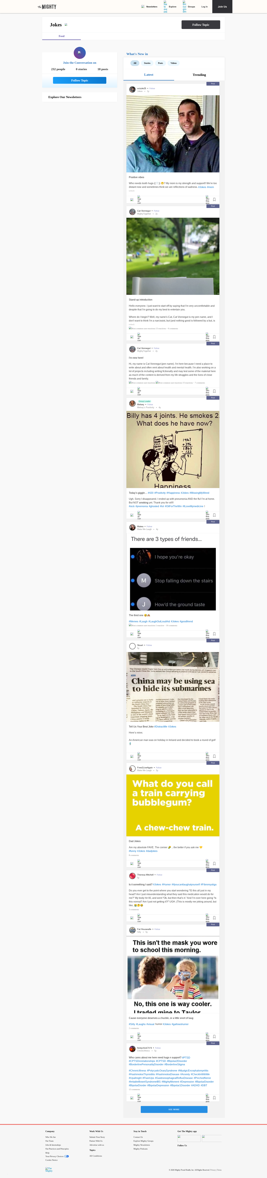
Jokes (140, 91)
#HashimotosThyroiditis (142, 1074)
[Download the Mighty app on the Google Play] (213, 1138)
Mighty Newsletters (142, 1145)
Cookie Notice (51, 1160)
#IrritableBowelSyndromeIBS (145, 1081)
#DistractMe (160, 726)
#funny (132, 851)
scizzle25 (142, 88)
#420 (150, 493)
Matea (140, 526)
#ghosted (154, 506)
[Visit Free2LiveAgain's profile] (132, 769)
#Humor (166, 884)
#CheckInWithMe (200, 1074)
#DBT (204, 1085)
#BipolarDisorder (204, 1081)
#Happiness (173, 493)
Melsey (141, 404)
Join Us (222, 6)
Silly (139, 932)
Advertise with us (96, 1145)
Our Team (49, 1141)
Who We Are (50, 1137)
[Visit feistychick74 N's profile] (132, 1049)
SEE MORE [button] (174, 1109)
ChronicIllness (143, 1051)
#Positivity (160, 493)
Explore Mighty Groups (143, 1141)
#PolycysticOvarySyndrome (162, 1070)
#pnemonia (142, 506)
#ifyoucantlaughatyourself (186, 884)
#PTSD (186, 1057)
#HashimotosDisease (167, 1074)
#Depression (187, 1081)
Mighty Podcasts (141, 1149)
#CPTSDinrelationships (142, 1061)
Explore (172, 6)
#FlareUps (148, 1078)
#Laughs (141, 1024)
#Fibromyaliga (208, 884)
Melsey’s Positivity (145, 407)
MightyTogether (144, 214)
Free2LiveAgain (145, 767)
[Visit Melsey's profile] (132, 403)
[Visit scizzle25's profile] (132, 89)
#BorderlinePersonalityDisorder (146, 1064)
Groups (191, 6)
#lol (162, 506)
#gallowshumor (180, 1024)
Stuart (140, 645)
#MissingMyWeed (199, 493)
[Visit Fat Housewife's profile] (132, 930)
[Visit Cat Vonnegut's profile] (132, 212)
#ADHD (195, 1085)
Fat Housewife (144, 929)
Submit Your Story (97, 1137)
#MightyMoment (170, 1081)
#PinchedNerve (202, 1078)
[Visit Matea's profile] (132, 527)
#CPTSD (161, 1061)
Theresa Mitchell (145, 874)
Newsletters (151, 6)
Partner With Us (95, 1141)
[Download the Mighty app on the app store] (189, 1138)
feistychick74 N (145, 1048)
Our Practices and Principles (57, 1149)
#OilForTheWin (173, 506)
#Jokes (202, 187)
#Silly (132, 1024)
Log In (204, 6)
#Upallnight (135, 1078)
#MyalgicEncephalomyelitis (193, 1070)
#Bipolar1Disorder (180, 1085)
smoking (143, 502)
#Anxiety (185, 1074)
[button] (201, 24)
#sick (132, 506)
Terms (219, 1170)
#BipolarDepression (158, 1085)
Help (47, 1153)
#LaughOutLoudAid (159, 621)
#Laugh (143, 621)
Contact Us (138, 1137)
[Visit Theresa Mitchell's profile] (132, 876)
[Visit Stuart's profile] (132, 646)
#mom (210, 187)
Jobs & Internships (53, 1145)
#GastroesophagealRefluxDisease (174, 1078)
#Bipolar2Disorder (177, 1061)
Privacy (213, 1170)
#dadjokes (151, 851)
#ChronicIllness (137, 1070)
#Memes (133, 621)
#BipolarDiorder (137, 1085)
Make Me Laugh (144, 529)
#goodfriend (186, 621)
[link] (47, 6)
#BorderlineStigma (174, 1064)
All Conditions (95, 1156)
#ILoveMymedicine (193, 506)
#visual (150, 1024)
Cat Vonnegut (144, 211)
